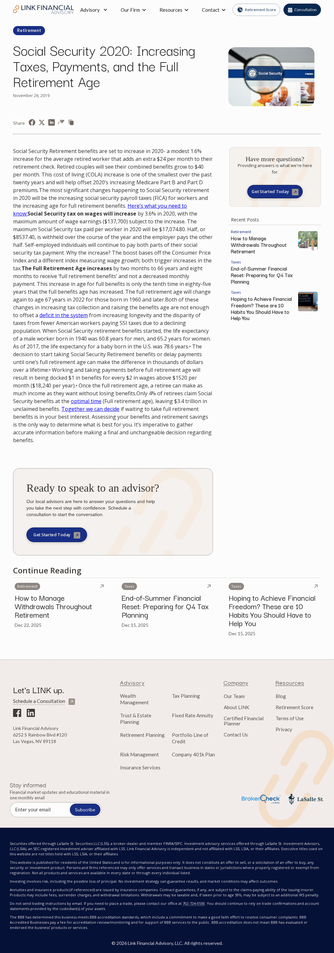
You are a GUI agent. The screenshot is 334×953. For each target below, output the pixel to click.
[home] (43, 10)
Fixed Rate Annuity (192, 715)
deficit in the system (63, 315)
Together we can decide (90, 409)
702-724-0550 (194, 903)
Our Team (234, 696)
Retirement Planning (142, 735)
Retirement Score (294, 707)
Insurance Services (140, 767)
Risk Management (139, 754)
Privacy (284, 729)
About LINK (236, 707)
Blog (281, 696)
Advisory (90, 10)
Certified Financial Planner (244, 721)
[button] (133, 10)
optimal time (86, 401)
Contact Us (236, 734)
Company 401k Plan (193, 754)
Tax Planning (186, 696)
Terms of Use (290, 718)
